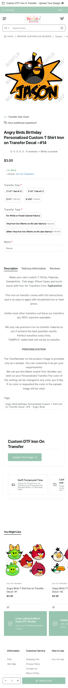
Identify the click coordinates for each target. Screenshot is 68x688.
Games (58, 36)
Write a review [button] (49, 151)
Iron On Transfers (25, 174)
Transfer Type (12, 209)
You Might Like (12, 531)
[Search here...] (62, 28)
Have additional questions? (22, 122)
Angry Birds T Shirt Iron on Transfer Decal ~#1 (25, 590)
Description (11, 268)
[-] (5, 681)
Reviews (55, 268)
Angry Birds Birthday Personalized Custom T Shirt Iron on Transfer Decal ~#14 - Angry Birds (33, 405)
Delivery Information (34, 268)
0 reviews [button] (31, 151)
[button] (43, 680)
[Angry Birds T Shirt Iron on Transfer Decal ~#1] (25, 560)
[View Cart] (62, 18)
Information (13, 650)
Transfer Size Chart (18, 116)
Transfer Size (12, 185)
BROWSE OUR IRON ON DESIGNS (34, 36)
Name (7, 241)
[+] (18, 681)
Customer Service (35, 650)
